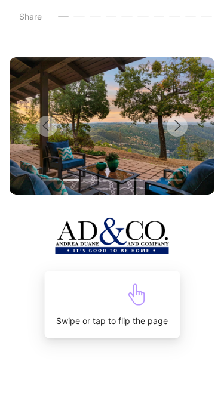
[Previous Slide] (61, 126)
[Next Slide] (163, 126)
